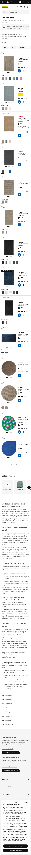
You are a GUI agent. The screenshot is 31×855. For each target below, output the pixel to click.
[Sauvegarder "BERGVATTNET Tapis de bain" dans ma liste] (23, 455)
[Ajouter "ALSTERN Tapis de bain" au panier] (19, 164)
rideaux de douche (6, 611)
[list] (15, 487)
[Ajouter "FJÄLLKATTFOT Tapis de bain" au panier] (19, 135)
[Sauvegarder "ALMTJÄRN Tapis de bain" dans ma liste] (23, 285)
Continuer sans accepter (21, 802)
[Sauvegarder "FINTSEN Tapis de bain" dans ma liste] (23, 102)
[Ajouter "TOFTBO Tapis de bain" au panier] (19, 70)
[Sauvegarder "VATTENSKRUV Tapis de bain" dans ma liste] (23, 432)
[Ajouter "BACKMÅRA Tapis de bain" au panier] (19, 255)
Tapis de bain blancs (7, 699)
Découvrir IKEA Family (7, 749)
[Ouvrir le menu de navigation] (27, 7)
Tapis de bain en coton (8, 708)
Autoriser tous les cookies (15, 846)
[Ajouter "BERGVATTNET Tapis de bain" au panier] (19, 455)
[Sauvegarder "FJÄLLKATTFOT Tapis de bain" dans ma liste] (23, 135)
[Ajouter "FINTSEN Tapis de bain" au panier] (19, 102)
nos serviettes (22, 609)
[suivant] (29, 487)
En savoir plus (5, 39)
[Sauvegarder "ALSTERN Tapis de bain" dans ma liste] (23, 164)
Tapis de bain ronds (7, 716)
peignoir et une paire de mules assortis (12, 616)
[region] (15, 827)
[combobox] (15, 12)
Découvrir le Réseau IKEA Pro (9, 767)
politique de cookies (17, 840)
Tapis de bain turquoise (8, 724)
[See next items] (28, 47)
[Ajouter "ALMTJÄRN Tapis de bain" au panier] (19, 285)
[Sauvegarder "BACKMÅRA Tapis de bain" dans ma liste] (23, 255)
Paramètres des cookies (15, 850)
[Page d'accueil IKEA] (5, 7)
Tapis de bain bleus (7, 703)
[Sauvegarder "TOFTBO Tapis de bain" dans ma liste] (23, 70)
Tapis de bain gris (6, 712)
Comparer (6, 53)
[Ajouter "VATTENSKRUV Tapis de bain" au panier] (19, 432)
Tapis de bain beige (7, 695)
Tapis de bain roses (7, 720)
